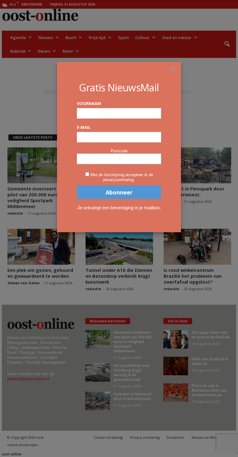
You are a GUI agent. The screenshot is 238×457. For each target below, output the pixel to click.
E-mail (83, 127)
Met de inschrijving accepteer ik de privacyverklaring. (121, 177)
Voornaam (89, 103)
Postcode (119, 151)
